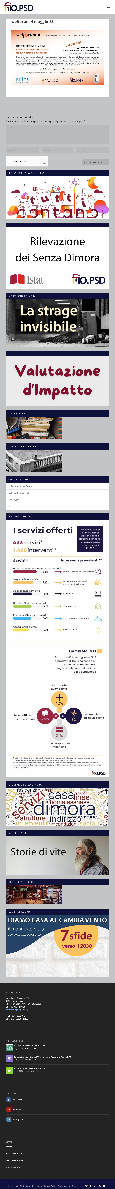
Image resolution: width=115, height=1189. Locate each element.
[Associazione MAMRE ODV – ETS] (9, 1047)
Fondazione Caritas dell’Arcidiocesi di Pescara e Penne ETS (42, 1057)
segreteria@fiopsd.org (17, 1009)
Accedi (9, 1146)
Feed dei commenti (15, 1160)
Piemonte (29, 1048)
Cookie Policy (50, 1186)
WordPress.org (13, 1167)
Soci (35, 1048)
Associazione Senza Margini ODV (30, 1068)
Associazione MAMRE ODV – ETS (29, 1045)
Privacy (38, 1186)
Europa (12, 506)
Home (10, 1186)
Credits (75, 1186)
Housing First (15, 499)
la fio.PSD (19, 1186)
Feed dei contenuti (15, 1153)
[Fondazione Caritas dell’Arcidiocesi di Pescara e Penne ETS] (9, 1058)
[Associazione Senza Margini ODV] (9, 1070)
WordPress (55, 1182)
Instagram (18, 1119)
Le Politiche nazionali (19, 493)
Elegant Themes (26, 1182)
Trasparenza (64, 1186)
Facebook (17, 1099)
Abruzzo (28, 1060)
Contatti (29, 1186)
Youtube (17, 1109)
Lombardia (29, 1071)
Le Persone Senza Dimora (21, 486)
